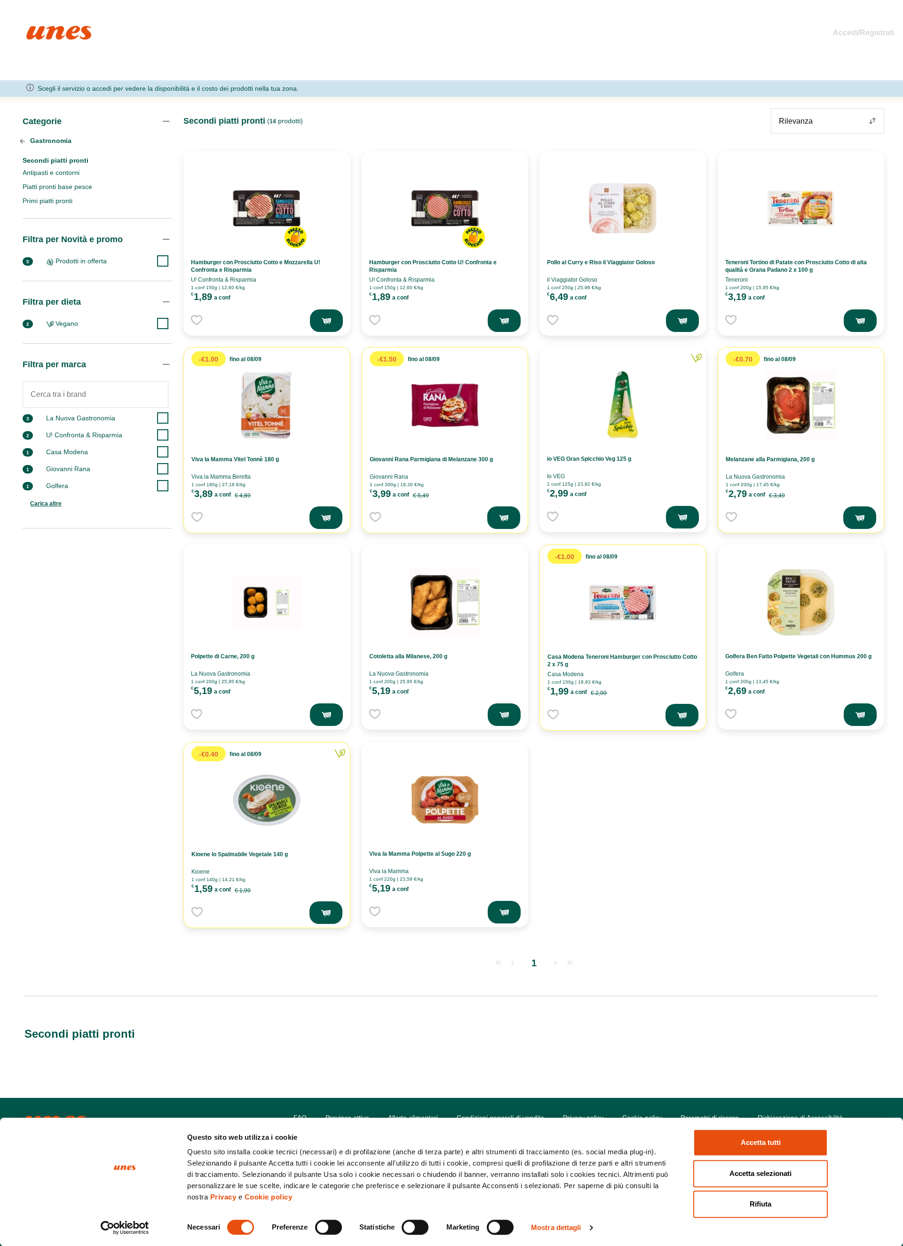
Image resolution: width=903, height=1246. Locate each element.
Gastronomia (49, 140)
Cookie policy (269, 1197)
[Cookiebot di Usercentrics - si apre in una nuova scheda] (125, 1228)
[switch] (328, 1227)
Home (36, 30)
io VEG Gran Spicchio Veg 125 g (589, 459)
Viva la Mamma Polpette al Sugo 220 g (420, 854)
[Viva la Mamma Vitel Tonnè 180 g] (266, 405)
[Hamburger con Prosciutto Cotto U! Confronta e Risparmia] (445, 208)
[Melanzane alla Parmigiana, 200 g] (801, 405)
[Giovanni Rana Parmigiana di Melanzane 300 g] (445, 405)
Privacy (223, 1197)
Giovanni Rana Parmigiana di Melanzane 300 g (431, 459)
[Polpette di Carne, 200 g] (266, 602)
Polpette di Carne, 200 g (222, 656)
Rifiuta (760, 1204)
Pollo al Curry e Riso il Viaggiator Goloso (601, 262)
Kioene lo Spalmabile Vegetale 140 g (239, 854)
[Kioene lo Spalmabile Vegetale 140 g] (266, 800)
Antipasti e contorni (51, 172)
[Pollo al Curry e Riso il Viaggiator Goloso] (622, 208)
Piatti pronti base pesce (57, 186)
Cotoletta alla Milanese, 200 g (408, 656)
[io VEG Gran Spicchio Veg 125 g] (622, 405)
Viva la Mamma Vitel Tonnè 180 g (235, 459)
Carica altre (46, 503)
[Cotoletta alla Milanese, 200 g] (445, 602)
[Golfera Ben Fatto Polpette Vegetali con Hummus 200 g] (801, 602)
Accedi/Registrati (863, 33)
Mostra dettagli (556, 1227)
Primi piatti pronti (47, 201)
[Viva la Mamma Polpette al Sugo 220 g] (445, 800)
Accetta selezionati (760, 1173)
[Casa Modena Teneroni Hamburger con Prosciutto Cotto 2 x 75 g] (622, 603)
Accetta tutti (761, 1142)
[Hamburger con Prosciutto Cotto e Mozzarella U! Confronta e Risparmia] (266, 208)
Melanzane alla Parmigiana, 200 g (770, 459)
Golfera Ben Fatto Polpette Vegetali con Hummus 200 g (798, 656)
